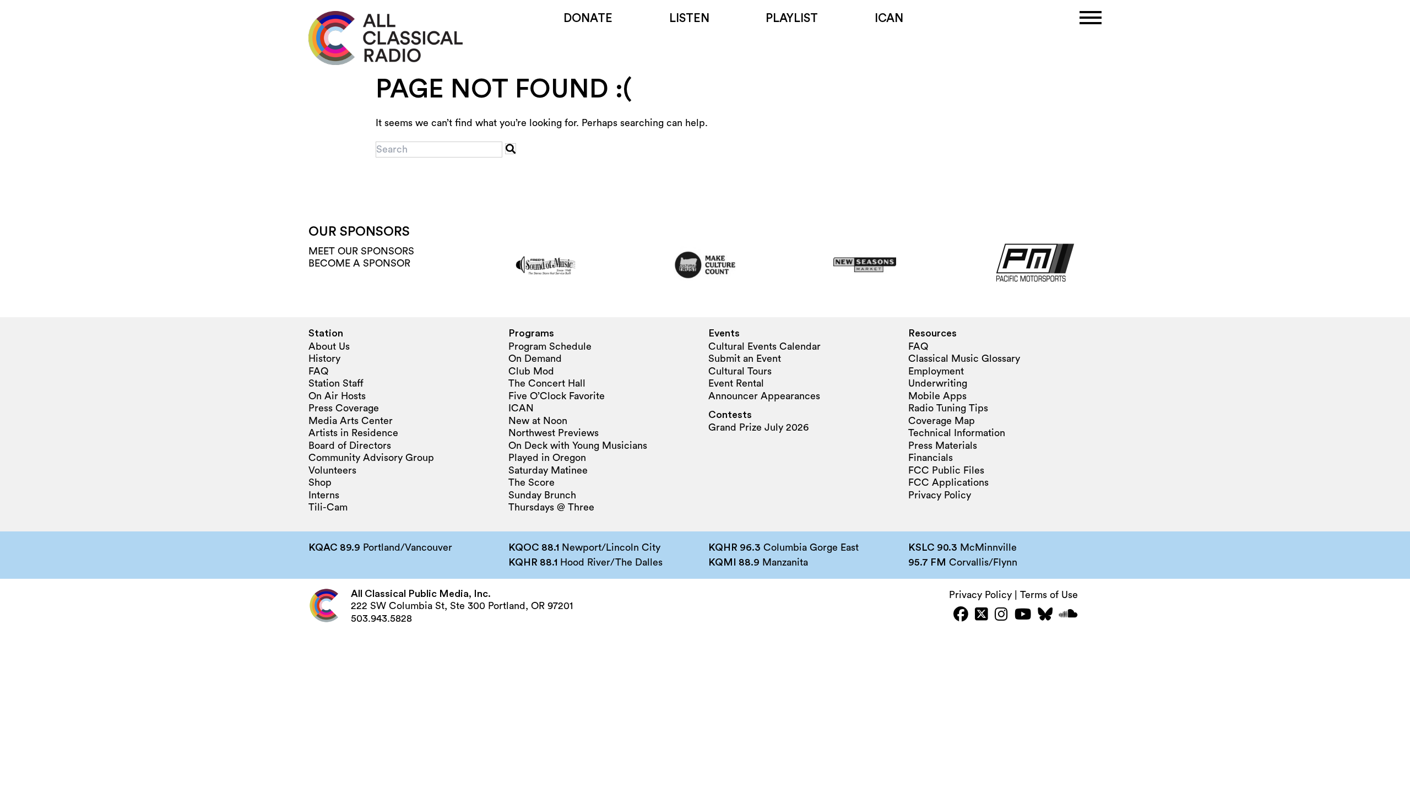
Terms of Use (1049, 595)
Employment (936, 371)
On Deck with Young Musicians (577, 445)
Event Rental (736, 383)
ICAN (889, 18)
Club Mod (531, 371)
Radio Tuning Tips (948, 408)
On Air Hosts (337, 396)
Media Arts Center (350, 421)
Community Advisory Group (371, 458)
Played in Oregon (547, 458)
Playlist (792, 18)
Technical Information (956, 433)
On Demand (535, 358)
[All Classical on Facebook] (960, 615)
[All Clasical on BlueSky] (1045, 615)
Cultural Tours (740, 371)
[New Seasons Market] (864, 265)
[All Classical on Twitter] (981, 615)
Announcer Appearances (764, 396)
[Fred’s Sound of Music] (545, 265)
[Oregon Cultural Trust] (705, 265)
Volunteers (332, 470)
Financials (930, 458)
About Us (329, 346)
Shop (320, 482)
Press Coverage (343, 408)
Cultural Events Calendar (764, 346)
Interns (323, 495)
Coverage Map (941, 421)
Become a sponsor (359, 263)
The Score (531, 482)
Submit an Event (744, 358)
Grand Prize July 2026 (758, 427)
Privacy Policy (939, 495)
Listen (689, 18)
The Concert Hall (546, 383)
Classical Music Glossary (964, 358)
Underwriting (937, 383)
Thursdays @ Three (551, 507)
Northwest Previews (553, 433)
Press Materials (942, 445)
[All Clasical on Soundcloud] (1068, 615)
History (324, 358)
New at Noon (537, 421)
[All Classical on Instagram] (1001, 615)
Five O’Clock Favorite (556, 396)
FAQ (318, 371)
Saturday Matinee (548, 470)
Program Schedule (550, 346)
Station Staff (336, 383)
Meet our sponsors (361, 251)
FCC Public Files (946, 470)
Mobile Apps (937, 396)
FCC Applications (948, 482)
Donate (587, 18)
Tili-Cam (328, 507)
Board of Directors (349, 445)
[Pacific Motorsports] (1025, 265)
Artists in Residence (353, 433)
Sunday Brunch (542, 495)
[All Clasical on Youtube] (1023, 615)
